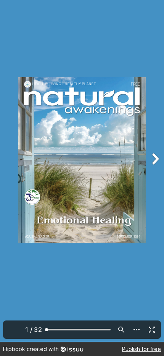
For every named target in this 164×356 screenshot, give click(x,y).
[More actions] (136, 329)
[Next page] (155, 171)
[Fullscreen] (151, 329)
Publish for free (141, 349)
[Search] (121, 329)
